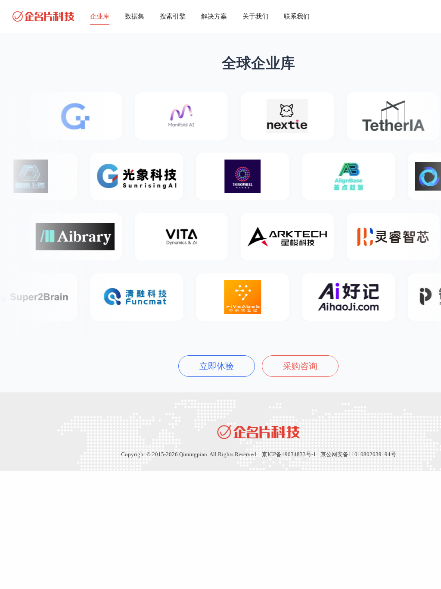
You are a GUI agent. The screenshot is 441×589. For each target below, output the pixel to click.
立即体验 (216, 366)
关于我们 (255, 16)
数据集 (134, 16)
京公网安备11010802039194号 (358, 454)
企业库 (99, 16)
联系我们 (297, 16)
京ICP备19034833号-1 (289, 454)
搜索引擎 (173, 16)
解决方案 (214, 16)
